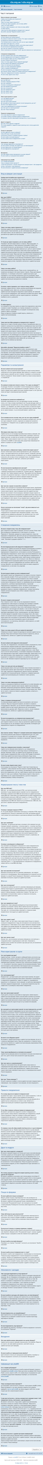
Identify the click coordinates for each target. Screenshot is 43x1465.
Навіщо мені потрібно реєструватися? (11, 19)
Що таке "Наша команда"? (8, 109)
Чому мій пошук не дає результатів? (10, 133)
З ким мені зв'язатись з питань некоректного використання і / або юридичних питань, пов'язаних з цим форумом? (21, 165)
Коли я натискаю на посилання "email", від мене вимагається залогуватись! (21, 50)
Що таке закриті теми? (7, 91)
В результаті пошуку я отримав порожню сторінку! (14, 135)
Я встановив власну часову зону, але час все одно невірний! (17, 42)
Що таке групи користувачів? (8, 101)
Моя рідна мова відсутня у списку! (10, 43)
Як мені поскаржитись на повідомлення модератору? (15, 69)
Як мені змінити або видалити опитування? (12, 63)
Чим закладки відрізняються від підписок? (12, 144)
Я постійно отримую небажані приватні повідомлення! (15, 116)
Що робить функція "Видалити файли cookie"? (13, 31)
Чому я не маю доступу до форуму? (10, 65)
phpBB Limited (13, 1371)
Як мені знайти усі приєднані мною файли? (12, 155)
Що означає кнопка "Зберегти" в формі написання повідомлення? (18, 71)
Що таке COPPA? (5, 20)
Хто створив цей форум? (7, 161)
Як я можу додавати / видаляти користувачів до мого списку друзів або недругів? (20, 125)
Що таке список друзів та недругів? (10, 123)
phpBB (19, 442)
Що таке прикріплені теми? (8, 89)
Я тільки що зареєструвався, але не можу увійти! (14, 23)
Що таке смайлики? (6, 83)
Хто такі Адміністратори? (7, 98)
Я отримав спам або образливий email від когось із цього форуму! (18, 118)
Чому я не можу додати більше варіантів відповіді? (14, 62)
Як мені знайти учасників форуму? (10, 137)
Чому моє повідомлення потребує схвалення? (13, 73)
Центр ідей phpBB (13, 1389)
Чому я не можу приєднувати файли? (11, 66)
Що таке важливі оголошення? (9, 86)
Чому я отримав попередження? (9, 68)
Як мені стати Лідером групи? (9, 104)
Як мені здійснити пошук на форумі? (10, 132)
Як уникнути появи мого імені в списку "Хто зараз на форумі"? (17, 38)
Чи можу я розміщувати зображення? (11, 84)
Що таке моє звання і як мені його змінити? (12, 48)
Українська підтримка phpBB (30, 1460)
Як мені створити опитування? (9, 60)
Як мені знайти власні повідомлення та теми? (13, 138)
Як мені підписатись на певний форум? (11, 147)
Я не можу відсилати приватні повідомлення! (13, 114)
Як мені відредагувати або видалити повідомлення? (14, 57)
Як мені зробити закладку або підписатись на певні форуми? (17, 145)
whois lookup (5, 1407)
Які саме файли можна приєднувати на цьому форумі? (15, 154)
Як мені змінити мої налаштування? (10, 37)
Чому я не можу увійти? (7, 25)
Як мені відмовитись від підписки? (10, 148)
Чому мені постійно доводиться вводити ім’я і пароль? (15, 30)
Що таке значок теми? (7, 92)
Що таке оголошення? (7, 88)
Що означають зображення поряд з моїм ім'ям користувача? (17, 45)
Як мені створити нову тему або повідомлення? (13, 55)
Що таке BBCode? (5, 80)
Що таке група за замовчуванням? (10, 107)
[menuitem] (6, 6)
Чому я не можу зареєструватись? (10, 22)
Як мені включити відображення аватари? (12, 46)
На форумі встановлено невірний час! (11, 40)
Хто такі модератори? (6, 99)
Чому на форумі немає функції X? (10, 163)
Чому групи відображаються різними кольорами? (14, 106)
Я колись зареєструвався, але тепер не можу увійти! (15, 27)
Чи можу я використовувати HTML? (10, 81)
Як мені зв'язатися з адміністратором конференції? (14, 167)
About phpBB (5, 1376)
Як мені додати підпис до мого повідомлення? (13, 58)
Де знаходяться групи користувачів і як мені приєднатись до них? (18, 103)
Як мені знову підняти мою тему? (10, 74)
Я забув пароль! (5, 28)
